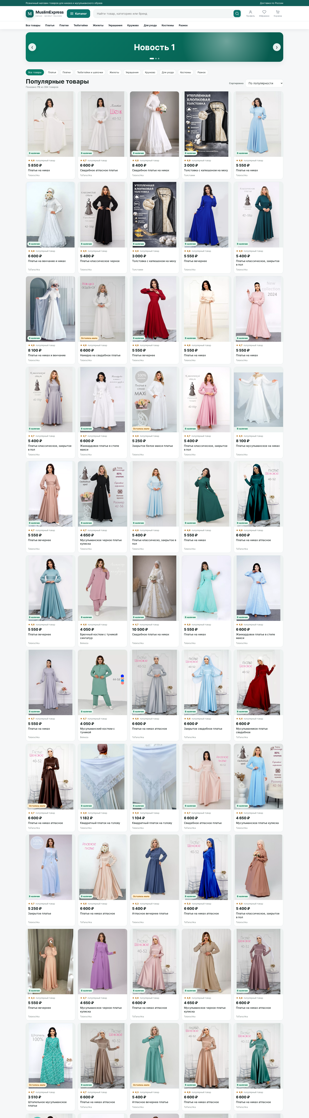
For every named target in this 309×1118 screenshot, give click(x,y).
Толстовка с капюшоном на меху (206, 170)
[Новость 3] (158, 58)
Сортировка (236, 83)
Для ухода (150, 25)
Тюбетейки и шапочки (90, 72)
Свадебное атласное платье (99, 170)
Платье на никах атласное (253, 540)
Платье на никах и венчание (47, 355)
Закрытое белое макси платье (152, 445)
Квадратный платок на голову (100, 823)
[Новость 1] (152, 58)
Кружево (133, 25)
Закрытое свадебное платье (203, 728)
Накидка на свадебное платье (100, 355)
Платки (64, 25)
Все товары (33, 25)
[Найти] (237, 13)
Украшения (115, 25)
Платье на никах (39, 170)
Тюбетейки (81, 25)
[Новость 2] (156, 58)
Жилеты (98, 25)
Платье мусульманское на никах (258, 445)
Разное (183, 25)
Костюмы (168, 25)
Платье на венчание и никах (47, 261)
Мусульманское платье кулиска (257, 823)
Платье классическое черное (100, 261)
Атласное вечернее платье (150, 913)
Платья (49, 25)
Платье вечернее (195, 261)
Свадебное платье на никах (150, 170)
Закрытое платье (39, 913)
